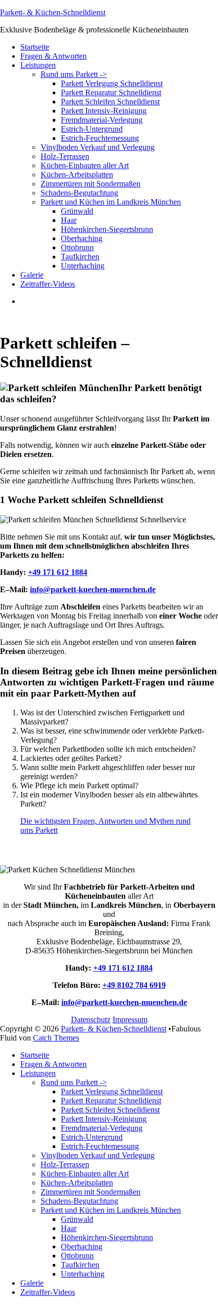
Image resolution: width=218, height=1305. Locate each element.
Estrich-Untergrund (92, 129)
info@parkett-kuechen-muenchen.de (93, 589)
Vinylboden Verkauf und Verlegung (98, 147)
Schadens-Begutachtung (79, 192)
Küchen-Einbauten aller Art (85, 165)
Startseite (34, 47)
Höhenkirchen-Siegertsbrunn (107, 229)
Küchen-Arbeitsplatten (77, 174)
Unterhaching (82, 265)
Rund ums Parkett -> (74, 74)
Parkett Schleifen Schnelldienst (110, 101)
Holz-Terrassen (65, 156)
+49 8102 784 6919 (134, 985)
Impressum (130, 1019)
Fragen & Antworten (53, 56)
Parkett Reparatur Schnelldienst (111, 92)
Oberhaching (81, 238)
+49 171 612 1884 (57, 572)
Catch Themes (56, 1037)
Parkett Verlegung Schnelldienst (112, 83)
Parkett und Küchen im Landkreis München (111, 202)
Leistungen (38, 65)
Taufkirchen (80, 256)
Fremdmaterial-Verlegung (101, 120)
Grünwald (77, 211)
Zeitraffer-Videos (47, 284)
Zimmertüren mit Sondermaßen (90, 183)
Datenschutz (91, 1019)
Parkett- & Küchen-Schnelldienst (52, 12)
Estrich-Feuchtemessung (100, 138)
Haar (69, 220)
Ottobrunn (77, 247)
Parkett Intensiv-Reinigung (104, 110)
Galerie (32, 275)
